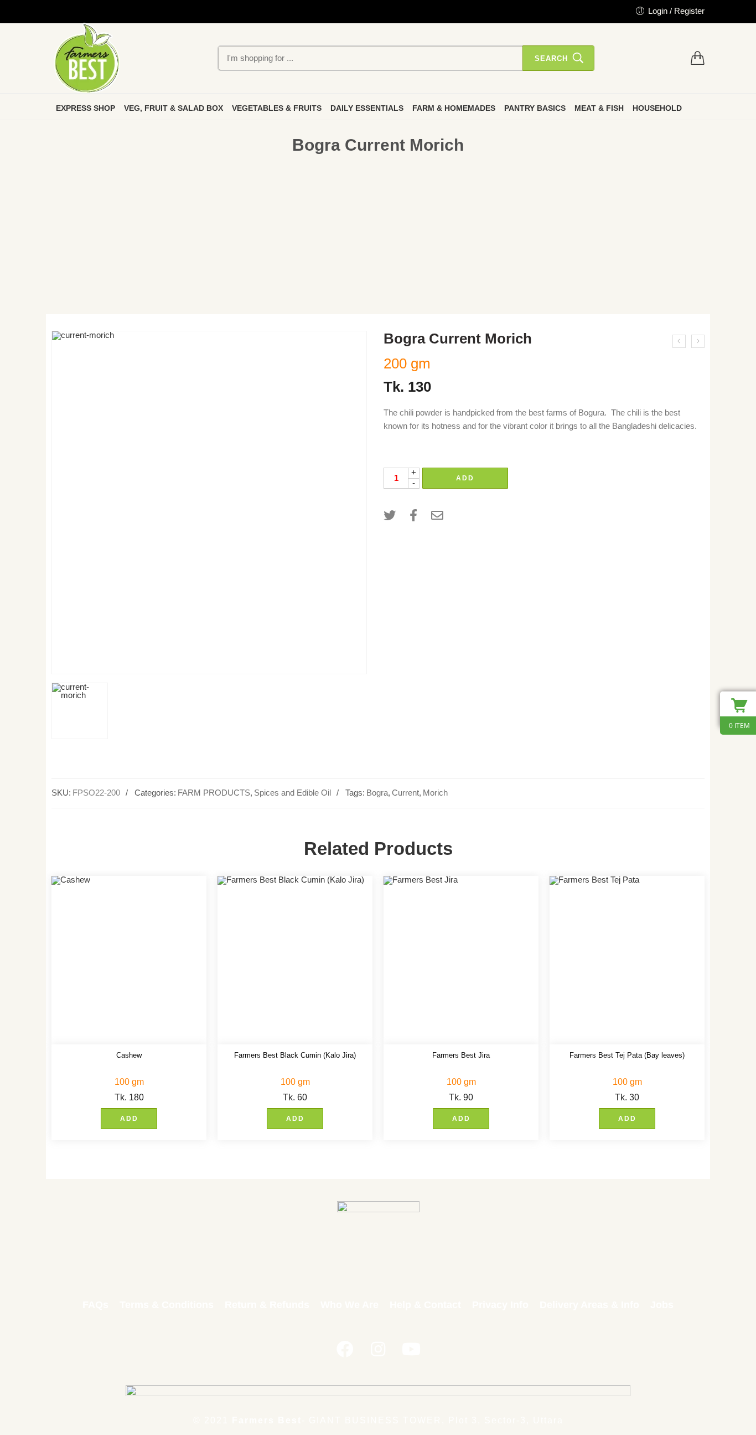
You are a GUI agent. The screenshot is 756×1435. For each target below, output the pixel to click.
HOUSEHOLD (657, 108)
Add (465, 478)
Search (551, 58)
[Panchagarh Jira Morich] (679, 341)
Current (405, 792)
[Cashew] (128, 960)
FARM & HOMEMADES (453, 108)
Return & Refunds (267, 1304)
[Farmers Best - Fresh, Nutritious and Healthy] (86, 58)
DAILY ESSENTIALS (366, 108)
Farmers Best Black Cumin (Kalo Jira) (295, 1055)
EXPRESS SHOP (85, 108)
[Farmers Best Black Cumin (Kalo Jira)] (295, 960)
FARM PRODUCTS (214, 792)
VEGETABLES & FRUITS (277, 108)
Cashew (129, 1055)
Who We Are (349, 1304)
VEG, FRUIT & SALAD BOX (173, 108)
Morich (435, 792)
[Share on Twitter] (390, 515)
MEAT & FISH (599, 108)
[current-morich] (209, 502)
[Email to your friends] (437, 515)
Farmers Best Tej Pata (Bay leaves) (627, 1055)
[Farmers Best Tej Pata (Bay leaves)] (627, 960)
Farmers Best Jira (461, 1055)
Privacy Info (500, 1304)
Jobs (662, 1304)
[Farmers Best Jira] (461, 960)
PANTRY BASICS (535, 108)
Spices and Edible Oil (292, 792)
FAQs (95, 1304)
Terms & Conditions (167, 1304)
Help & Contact (425, 1304)
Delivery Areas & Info (589, 1304)
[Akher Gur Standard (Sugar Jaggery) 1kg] (698, 341)
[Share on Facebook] (413, 515)
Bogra (377, 792)
